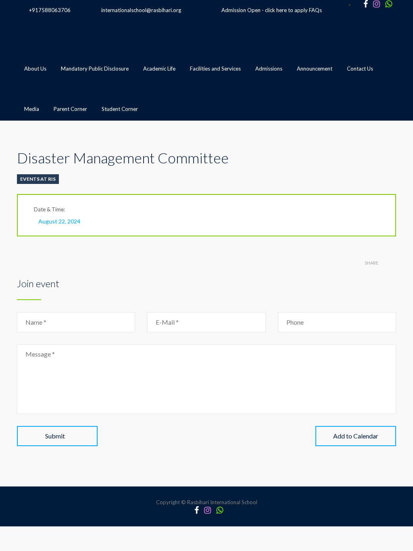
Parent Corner (70, 109)
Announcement (314, 68)
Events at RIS (38, 179)
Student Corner (120, 109)
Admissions (268, 68)
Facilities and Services (215, 68)
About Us (35, 68)
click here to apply (286, 10)
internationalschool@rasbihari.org (141, 10)
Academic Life (159, 68)
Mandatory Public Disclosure (95, 68)
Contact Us (360, 68)
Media (31, 109)
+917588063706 (50, 10)
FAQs (315, 10)
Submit (55, 436)
